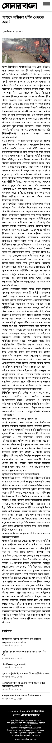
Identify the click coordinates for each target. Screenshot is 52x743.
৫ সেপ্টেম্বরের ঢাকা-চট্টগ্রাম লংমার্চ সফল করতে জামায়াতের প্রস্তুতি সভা (23, 684)
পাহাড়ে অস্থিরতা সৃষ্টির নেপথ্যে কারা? (23, 20)
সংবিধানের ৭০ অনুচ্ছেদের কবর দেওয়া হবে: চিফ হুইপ (24, 653)
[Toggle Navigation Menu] (46, 3)
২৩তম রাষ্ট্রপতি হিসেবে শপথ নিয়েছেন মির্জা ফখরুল (26, 674)
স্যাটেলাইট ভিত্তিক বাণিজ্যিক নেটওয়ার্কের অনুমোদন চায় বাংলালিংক (21, 640)
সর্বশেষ (7, 631)
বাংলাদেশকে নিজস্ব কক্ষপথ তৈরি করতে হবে (22, 696)
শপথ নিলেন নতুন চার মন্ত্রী (14, 664)
